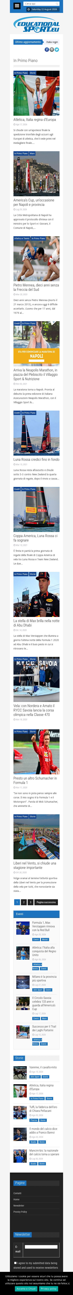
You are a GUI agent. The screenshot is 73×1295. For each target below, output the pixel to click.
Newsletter (18, 1205)
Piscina (34, 1120)
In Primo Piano (21, 73)
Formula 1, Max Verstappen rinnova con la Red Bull (43, 926)
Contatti (17, 1193)
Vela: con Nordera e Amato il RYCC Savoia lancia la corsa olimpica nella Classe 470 (33, 710)
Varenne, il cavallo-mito (43, 1067)
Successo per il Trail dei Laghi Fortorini (44, 1028)
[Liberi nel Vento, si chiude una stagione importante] (36, 836)
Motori (45, 939)
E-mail (17, 1249)
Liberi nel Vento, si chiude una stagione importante (34, 865)
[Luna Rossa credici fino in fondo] (36, 433)
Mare (32, 153)
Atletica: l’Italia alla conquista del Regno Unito (44, 951)
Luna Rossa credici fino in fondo (36, 459)
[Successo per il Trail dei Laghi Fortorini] (23, 1032)
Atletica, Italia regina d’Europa (34, 119)
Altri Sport (37, 990)
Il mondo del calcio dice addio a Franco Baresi (43, 1130)
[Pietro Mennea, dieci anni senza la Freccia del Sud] (36, 258)
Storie (32, 73)
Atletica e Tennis (21, 238)
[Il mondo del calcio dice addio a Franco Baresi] (20, 1134)
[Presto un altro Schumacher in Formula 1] (36, 751)
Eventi (17, 323)
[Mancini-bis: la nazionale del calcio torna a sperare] (20, 1156)
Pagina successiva (46, 902)
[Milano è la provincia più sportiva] (23, 982)
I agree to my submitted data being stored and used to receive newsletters (35, 1265)
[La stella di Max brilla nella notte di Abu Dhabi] (36, 594)
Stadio (33, 1142)
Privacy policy (49, 1288)
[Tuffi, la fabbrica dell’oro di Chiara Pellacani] (20, 1112)
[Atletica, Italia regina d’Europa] (36, 93)
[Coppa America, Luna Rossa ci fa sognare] (36, 509)
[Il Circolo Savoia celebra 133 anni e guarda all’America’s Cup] (23, 1003)
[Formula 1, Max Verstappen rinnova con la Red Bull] (23, 928)
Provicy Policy (20, 1211)
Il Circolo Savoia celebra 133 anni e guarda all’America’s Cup (43, 1003)
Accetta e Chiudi (26, 1288)
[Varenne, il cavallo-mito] (20, 1072)
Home (16, 1199)
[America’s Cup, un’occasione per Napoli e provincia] (36, 173)
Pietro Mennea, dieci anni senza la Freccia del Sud (36, 287)
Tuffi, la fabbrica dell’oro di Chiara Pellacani (43, 1108)
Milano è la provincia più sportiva (44, 978)
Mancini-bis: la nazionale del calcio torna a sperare (44, 1152)
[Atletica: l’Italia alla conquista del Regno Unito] (23, 953)
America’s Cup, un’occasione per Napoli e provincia (33, 202)
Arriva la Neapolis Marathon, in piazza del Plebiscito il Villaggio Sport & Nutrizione (35, 374)
